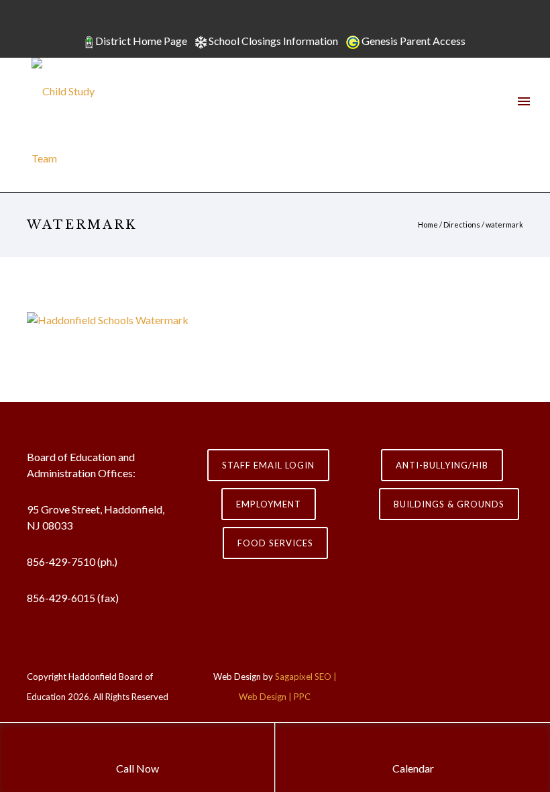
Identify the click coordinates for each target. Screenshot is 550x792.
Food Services (275, 543)
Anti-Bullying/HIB (442, 465)
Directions (461, 224)
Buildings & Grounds (449, 504)
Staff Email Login (268, 465)
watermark (504, 224)
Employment (268, 504)
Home (428, 224)
